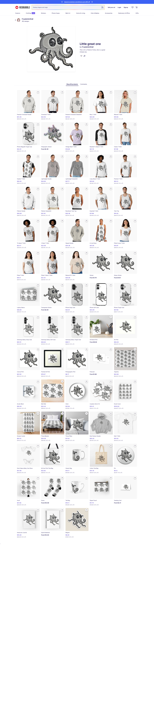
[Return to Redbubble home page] (22, 7)
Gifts (137, 13)
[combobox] (68, 7)
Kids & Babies (95, 13)
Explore (17, 13)
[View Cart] (137, 7)
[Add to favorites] (81, 55)
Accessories (108, 13)
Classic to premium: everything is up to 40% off (77, 2)
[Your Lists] (132, 7)
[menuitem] (17, 13)
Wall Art (67, 13)
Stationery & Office (124, 13)
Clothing (30, 13)
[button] (77, 2)
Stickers (43, 13)
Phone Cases (56, 13)
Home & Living (80, 13)
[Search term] (102, 7)
